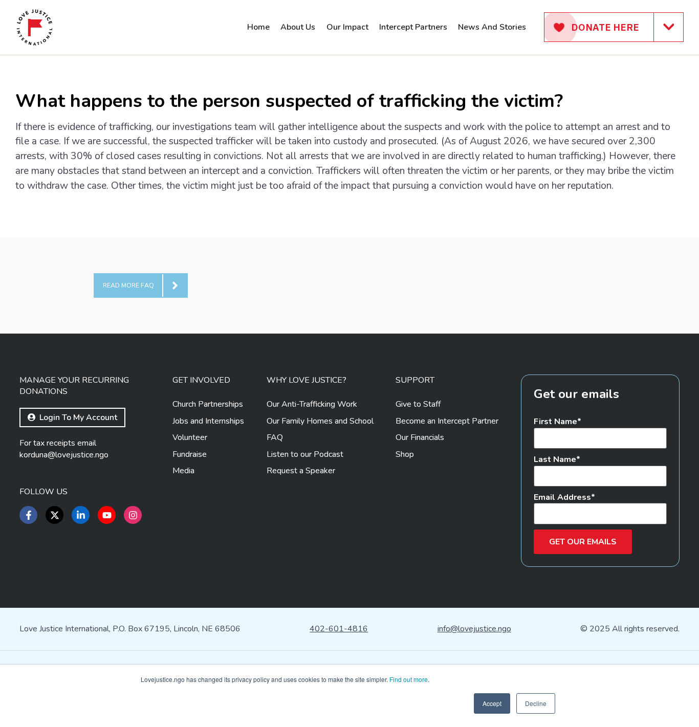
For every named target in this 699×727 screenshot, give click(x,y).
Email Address (562, 497)
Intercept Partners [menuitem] (413, 27)
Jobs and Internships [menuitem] (208, 421)
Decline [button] (536, 703)
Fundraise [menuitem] (189, 454)
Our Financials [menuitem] (420, 437)
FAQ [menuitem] (275, 437)
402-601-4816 (339, 628)
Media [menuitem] (183, 470)
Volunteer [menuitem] (189, 437)
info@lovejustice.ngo (474, 628)
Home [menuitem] (258, 27)
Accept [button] (492, 703)
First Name (555, 421)
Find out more (408, 679)
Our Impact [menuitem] (347, 27)
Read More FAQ (128, 285)
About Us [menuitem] (297, 27)
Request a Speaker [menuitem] (301, 470)
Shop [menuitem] (405, 454)
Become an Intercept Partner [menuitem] (447, 421)
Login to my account (78, 417)
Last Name (555, 459)
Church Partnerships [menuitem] (207, 404)
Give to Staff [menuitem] (418, 404)
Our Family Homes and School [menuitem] (320, 421)
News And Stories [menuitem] (492, 27)
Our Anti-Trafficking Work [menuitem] (312, 404)
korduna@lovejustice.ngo (63, 454)
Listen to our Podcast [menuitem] (305, 454)
